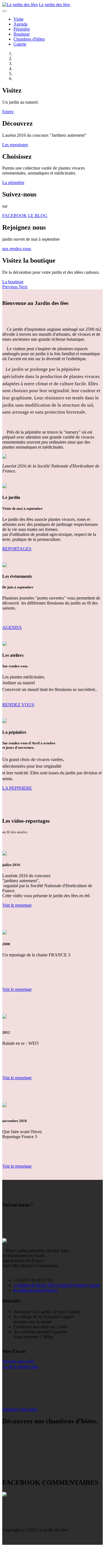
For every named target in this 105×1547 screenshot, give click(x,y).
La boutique (13, 281)
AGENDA (12, 627)
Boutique (21, 34)
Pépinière (21, 29)
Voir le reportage (17, 905)
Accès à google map (20, 1366)
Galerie (19, 44)
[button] (10, 286)
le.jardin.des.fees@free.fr (35, 1290)
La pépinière (13, 182)
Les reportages (15, 144)
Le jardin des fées (54, 4)
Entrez (8, 111)
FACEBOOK (14, 215)
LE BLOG (37, 215)
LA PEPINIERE (17, 788)
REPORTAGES (16, 548)
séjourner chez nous (19, 1409)
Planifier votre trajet (18, 1361)
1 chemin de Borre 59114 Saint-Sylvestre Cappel (56, 1285)
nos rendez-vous (16, 248)
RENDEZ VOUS (18, 704)
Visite (18, 19)
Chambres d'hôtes (29, 39)
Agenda (20, 24)
